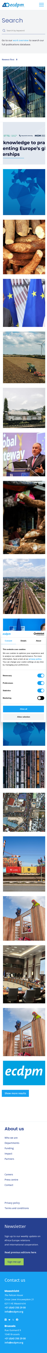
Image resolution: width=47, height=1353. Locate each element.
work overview (21, 40)
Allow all (23, 709)
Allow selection (23, 717)
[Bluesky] (9, 1320)
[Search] (4, 30)
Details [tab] (24, 641)
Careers (9, 1174)
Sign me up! (14, 1261)
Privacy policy (12, 1202)
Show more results (15, 1093)
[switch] (40, 683)
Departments (12, 1143)
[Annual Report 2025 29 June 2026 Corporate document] (23, 769)
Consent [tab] (8, 641)
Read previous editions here (20, 1252)
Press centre (11, 1179)
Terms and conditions (17, 1208)
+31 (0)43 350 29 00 (15, 1307)
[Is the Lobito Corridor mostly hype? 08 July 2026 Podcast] (23, 408)
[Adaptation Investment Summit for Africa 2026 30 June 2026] (23, 730)
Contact (9, 1185)
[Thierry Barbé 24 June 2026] (23, 1073)
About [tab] (38, 641)
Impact (8, 1153)
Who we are (11, 1137)
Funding (9, 1148)
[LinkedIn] (6, 1320)
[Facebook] (17, 1320)
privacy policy (35, 659)
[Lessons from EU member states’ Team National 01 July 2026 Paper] (23, 454)
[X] (13, 1320)
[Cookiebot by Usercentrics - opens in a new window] (33, 634)
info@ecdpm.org (14, 1311)
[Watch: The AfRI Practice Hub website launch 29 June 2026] (23, 812)
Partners (9, 1158)
